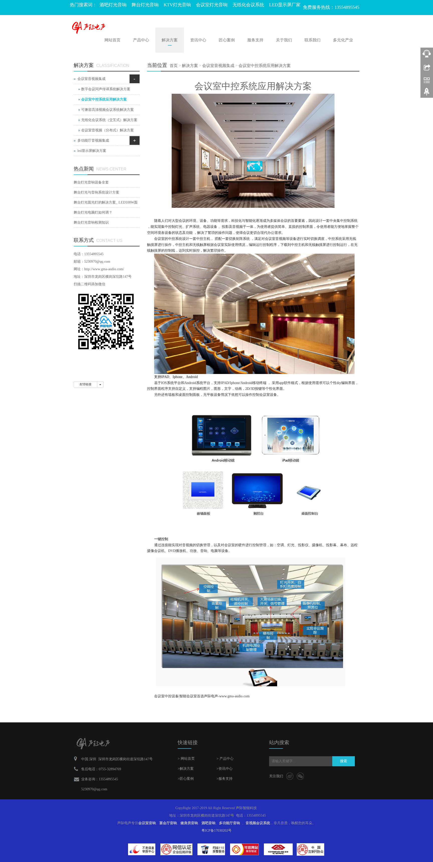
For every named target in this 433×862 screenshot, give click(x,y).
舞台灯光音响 (145, 4)
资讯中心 (198, 40)
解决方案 (170, 40)
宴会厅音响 (168, 823)
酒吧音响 (208, 823)
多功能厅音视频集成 (93, 140)
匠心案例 (227, 40)
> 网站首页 (186, 758)
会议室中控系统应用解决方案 (265, 65)
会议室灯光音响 (212, 4)
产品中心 (141, 40)
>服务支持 (224, 779)
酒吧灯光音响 (113, 4)
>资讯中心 (224, 769)
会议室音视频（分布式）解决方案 (107, 130)
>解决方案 (186, 769)
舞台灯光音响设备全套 (91, 182)
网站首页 (112, 40)
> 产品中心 (225, 758)
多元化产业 (343, 40)
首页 (174, 65)
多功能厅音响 (229, 823)
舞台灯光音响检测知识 (91, 222)
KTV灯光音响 (177, 4)
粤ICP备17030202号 (216, 830)
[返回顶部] (426, 93)
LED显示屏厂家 (284, 4)
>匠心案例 (186, 779)
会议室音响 (147, 823)
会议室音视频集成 (218, 65)
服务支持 (255, 40)
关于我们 (284, 40)
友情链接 (85, 384)
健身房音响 (189, 823)
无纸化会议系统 (248, 4)
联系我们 (312, 40)
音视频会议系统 (258, 823)
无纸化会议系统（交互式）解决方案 (109, 120)
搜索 (343, 761)
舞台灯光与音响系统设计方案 (96, 192)
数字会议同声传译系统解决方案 (105, 89)
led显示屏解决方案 (91, 151)
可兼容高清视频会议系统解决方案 (107, 110)
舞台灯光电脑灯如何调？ (93, 212)
